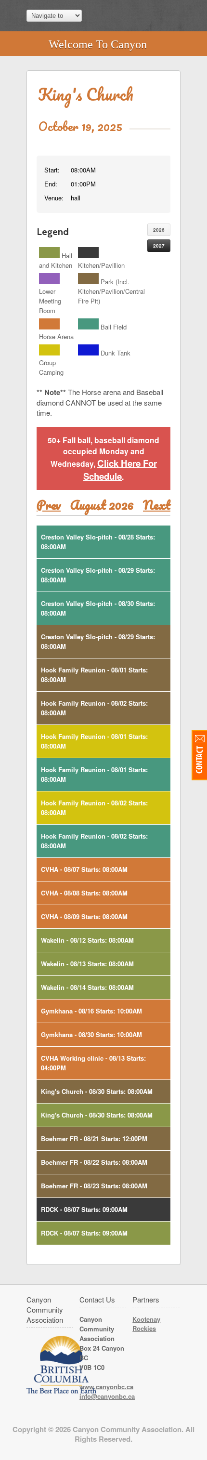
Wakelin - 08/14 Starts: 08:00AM (87, 987)
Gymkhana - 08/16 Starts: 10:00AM (91, 1010)
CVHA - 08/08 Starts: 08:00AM (84, 892)
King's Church (85, 93)
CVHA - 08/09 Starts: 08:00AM (84, 916)
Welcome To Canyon (98, 44)
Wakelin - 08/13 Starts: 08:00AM (87, 963)
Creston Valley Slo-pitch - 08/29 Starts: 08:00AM (98, 575)
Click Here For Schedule (120, 470)
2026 (159, 229)
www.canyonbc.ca (106, 1386)
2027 (159, 245)
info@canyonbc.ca (107, 1396)
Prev (49, 505)
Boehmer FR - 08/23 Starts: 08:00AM (94, 1185)
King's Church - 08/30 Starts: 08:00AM (97, 1091)
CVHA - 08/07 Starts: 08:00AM (84, 869)
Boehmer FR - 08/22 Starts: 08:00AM (94, 1162)
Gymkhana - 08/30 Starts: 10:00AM (91, 1034)
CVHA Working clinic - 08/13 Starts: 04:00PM (93, 1062)
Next (156, 505)
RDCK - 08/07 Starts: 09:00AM (84, 1209)
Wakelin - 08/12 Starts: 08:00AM (87, 940)
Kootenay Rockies (146, 1324)
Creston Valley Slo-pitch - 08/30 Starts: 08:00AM (98, 608)
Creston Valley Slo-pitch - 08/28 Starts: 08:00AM (98, 541)
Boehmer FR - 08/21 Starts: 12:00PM (94, 1138)
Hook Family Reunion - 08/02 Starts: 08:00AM (94, 707)
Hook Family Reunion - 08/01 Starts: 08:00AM (94, 674)
